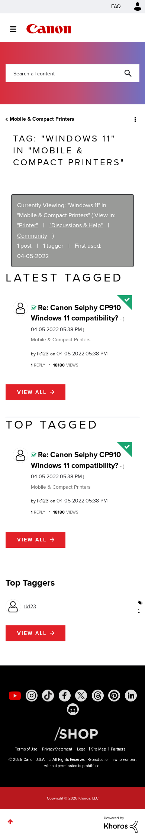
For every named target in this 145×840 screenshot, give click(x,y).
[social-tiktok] (48, 695)
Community (32, 235)
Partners (118, 749)
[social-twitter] (81, 695)
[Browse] (16, 29)
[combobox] (72, 73)
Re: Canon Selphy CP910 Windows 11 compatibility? (77, 317)
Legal (82, 749)
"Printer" (27, 225)
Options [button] (134, 119)
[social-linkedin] (131, 695)
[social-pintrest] (114, 695)
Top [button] (10, 821)
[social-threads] (98, 695)
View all (31, 392)
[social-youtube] (15, 695)
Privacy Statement (57, 749)
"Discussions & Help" (76, 225)
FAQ (116, 6)
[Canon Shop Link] (72, 733)
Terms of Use (26, 749)
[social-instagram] (32, 695)
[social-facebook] (65, 695)
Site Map (98, 749)
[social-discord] (73, 709)
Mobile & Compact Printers (42, 119)
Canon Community (48, 29)
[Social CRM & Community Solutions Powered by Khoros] (121, 824)
